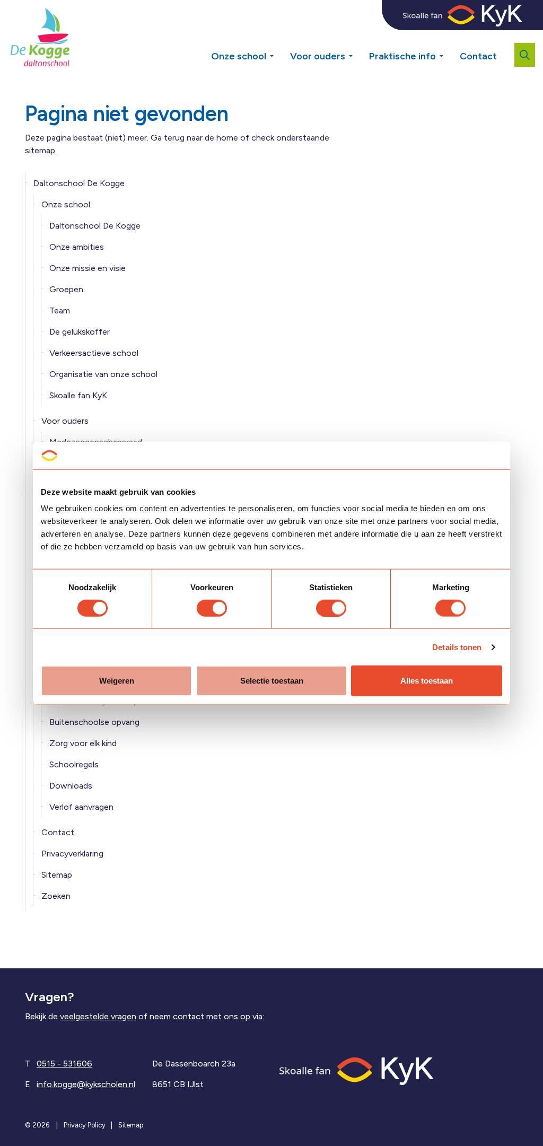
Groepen (66, 289)
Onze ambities (76, 247)
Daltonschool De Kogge (79, 183)
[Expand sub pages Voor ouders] (358, 52)
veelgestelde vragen (98, 1016)
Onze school (238, 56)
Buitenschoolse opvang (94, 722)
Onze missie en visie (87, 268)
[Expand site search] (524, 55)
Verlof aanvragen (81, 807)
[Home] (356, 1070)
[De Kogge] (40, 37)
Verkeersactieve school (93, 353)
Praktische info (402, 56)
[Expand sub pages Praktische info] (449, 52)
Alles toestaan (426, 680)
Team (59, 310)
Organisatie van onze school (103, 374)
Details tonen (456, 646)
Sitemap (56, 875)
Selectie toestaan (271, 680)
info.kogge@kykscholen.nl (86, 1084)
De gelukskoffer (79, 332)
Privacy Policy (85, 1125)
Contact (478, 56)
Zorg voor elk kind (83, 743)
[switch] (212, 607)
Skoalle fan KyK (78, 395)
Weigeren (116, 680)
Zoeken (56, 896)
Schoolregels (74, 764)
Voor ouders (317, 56)
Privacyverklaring (72, 853)
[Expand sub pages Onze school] (279, 52)
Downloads (70, 786)
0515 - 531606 (64, 1063)
